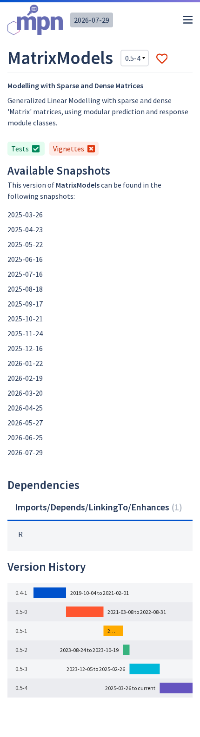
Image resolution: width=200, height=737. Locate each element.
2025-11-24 (25, 333)
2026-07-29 (91, 20)
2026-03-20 (25, 393)
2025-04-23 (25, 229)
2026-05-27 (25, 422)
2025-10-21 (25, 318)
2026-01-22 (25, 363)
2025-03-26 (25, 214)
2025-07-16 (25, 274)
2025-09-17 (25, 303)
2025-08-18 (25, 288)
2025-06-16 (25, 259)
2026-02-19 (25, 378)
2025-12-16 (25, 348)
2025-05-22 (25, 244)
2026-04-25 (25, 407)
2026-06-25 (25, 437)
